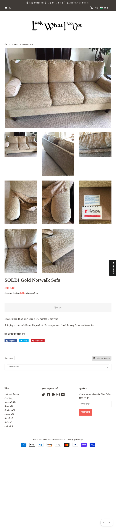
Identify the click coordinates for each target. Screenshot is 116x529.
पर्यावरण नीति (9, 414)
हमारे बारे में (9, 426)
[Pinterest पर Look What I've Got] (53, 395)
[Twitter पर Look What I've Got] (43, 395)
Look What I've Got (56, 440)
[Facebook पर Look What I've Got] (48, 395)
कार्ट (96, 8)
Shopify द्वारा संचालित (75, 440)
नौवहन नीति (9, 406)
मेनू (9, 8)
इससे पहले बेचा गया (12, 394)
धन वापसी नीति (10, 402)
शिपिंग (22, 293)
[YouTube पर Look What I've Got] (63, 395)
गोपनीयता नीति (10, 410)
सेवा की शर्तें (9, 418)
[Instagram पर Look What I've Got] (58, 395)
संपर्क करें (8, 422)
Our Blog (9, 398)
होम (6, 44)
